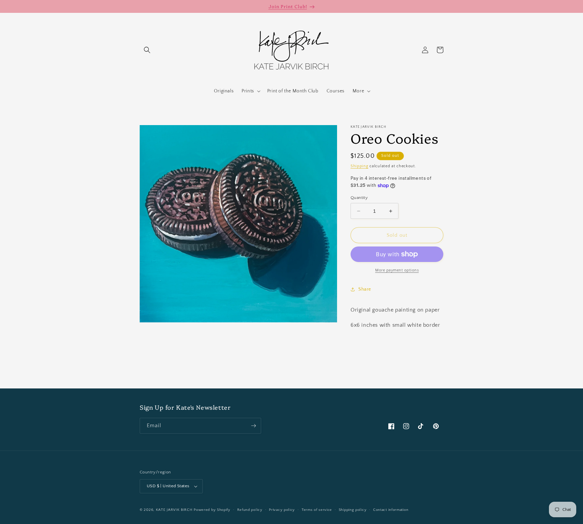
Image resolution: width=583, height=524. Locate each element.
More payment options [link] (397, 270)
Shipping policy (353, 510)
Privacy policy (282, 510)
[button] (147, 49)
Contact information (390, 510)
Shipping (359, 166)
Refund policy (249, 510)
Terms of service (317, 510)
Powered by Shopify (212, 510)
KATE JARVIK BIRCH (174, 510)
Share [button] (364, 289)
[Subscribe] (253, 426)
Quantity (359, 197)
